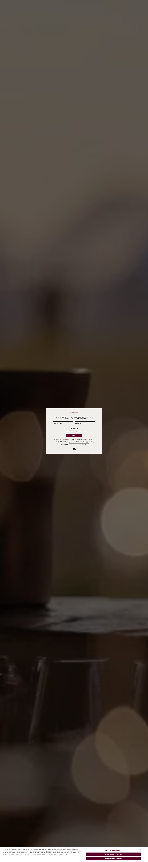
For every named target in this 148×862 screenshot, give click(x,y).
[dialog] (74, 431)
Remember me (75, 428)
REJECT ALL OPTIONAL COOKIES (113, 854)
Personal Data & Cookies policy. (79, 444)
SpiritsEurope (65, 441)
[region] (74, 854)
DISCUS (71, 441)
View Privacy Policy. (62, 854)
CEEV (77, 441)
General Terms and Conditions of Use (79, 442)
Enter (74, 435)
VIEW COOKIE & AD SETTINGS (113, 850)
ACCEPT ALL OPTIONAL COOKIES (113, 858)
